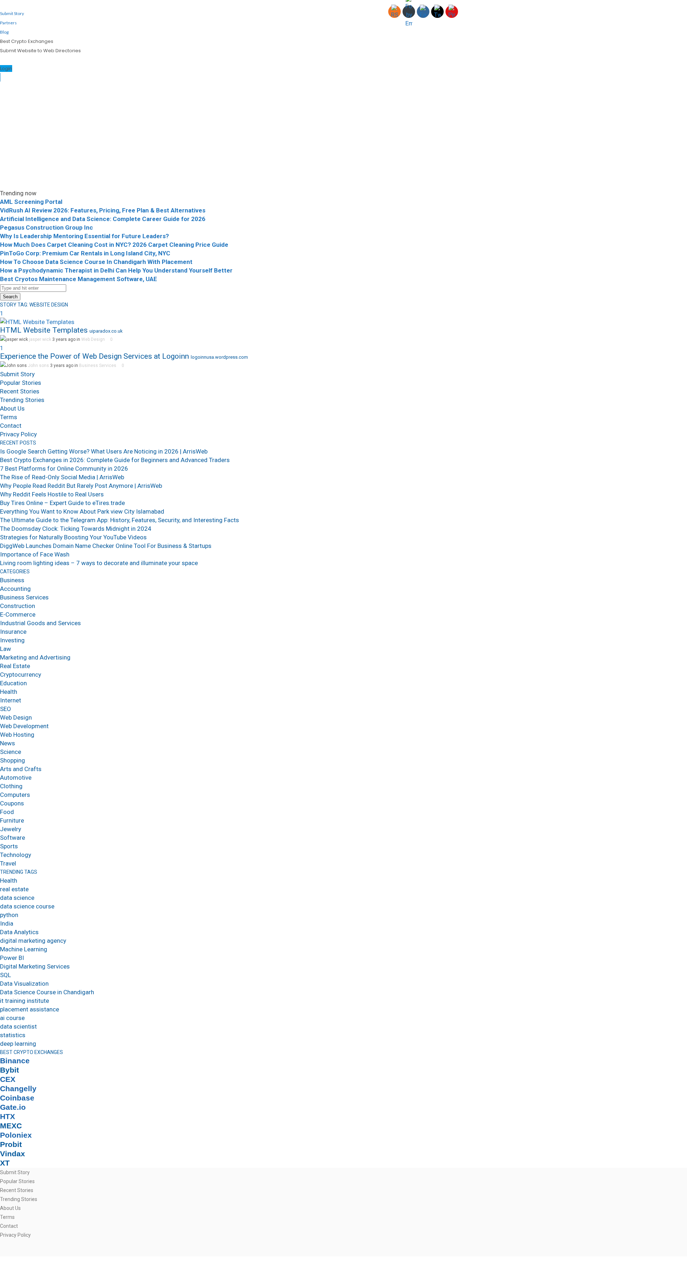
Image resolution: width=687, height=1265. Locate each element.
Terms (8, 417)
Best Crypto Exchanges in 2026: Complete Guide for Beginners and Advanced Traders (115, 460)
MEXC (11, 1126)
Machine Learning (23, 949)
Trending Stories (22, 399)
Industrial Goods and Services (40, 623)
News (7, 743)
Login (6, 68)
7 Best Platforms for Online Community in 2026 (64, 468)
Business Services (97, 365)
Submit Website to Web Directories (40, 50)
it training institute (24, 1000)
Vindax (12, 1153)
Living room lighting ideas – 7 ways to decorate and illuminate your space (99, 563)
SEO (5, 708)
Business (12, 580)
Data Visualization (24, 983)
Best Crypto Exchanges (26, 41)
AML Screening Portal (31, 201)
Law (5, 648)
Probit (11, 1144)
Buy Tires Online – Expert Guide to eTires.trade (62, 502)
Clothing (11, 786)
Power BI (12, 957)
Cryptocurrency (20, 674)
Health (8, 691)
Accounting (15, 588)
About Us (12, 408)
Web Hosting (17, 734)
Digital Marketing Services (35, 966)
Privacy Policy (18, 434)
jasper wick (40, 339)
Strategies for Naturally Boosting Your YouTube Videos (73, 537)
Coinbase (17, 1098)
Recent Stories (19, 391)
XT (5, 1163)
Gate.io (13, 1107)
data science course (27, 906)
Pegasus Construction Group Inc (46, 227)
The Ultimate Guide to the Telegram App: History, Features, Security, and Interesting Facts (119, 520)
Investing (12, 640)
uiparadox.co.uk (106, 331)
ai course (12, 1017)
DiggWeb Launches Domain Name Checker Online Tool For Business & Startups (105, 545)
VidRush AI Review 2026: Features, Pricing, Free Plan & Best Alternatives (102, 210)
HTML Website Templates (44, 330)
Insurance (13, 631)
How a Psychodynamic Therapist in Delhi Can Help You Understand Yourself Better (116, 270)
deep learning (18, 1043)
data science (17, 897)
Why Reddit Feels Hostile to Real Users (52, 494)
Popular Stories (20, 382)
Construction (17, 605)
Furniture (12, 820)
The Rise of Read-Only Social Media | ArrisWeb (62, 477)
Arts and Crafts (21, 769)
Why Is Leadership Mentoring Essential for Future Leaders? (84, 236)
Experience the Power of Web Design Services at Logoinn (94, 356)
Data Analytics (19, 932)
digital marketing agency (33, 940)
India (6, 923)
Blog (4, 32)
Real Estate (15, 666)
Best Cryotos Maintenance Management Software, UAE (78, 279)
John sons (38, 365)
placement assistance (29, 1009)
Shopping (12, 760)
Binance (15, 1060)
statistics (12, 1035)
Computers (15, 794)
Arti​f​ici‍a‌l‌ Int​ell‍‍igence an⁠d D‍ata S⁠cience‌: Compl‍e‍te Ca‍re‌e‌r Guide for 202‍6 (102, 218)
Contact (10, 425)
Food (7, 811)
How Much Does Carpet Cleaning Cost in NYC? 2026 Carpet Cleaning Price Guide (114, 244)
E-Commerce (17, 614)
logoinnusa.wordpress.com (219, 357)
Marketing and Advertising (35, 657)
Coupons (12, 803)
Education (13, 683)
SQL (5, 975)
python (9, 914)
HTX (7, 1116)
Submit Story (12, 13)
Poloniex (16, 1135)
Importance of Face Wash (34, 554)
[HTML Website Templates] (37, 321)
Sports (9, 846)
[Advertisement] (343, 135)
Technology (15, 854)
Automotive (15, 777)
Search (10, 296)
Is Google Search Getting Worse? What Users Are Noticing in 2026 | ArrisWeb (104, 451)
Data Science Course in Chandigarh (47, 992)
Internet (10, 700)
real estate (14, 889)
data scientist (18, 1026)
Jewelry (10, 829)
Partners (8, 22)
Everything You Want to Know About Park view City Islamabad (82, 511)
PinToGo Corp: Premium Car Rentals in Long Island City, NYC (85, 253)
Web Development (24, 726)
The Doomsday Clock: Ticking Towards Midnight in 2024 (75, 528)
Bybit (9, 1070)
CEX (7, 1079)
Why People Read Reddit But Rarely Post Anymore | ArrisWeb (81, 485)
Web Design (93, 339)
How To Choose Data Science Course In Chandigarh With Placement (96, 261)
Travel (8, 863)
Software (12, 837)
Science (10, 751)
